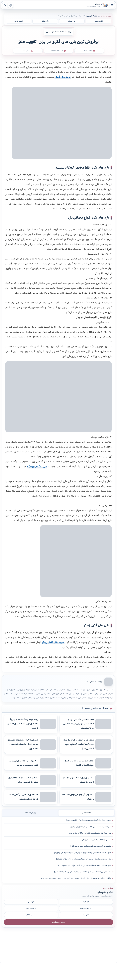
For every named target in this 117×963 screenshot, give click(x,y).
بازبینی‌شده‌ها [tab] (30, 812)
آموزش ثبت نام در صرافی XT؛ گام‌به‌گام (96, 839)
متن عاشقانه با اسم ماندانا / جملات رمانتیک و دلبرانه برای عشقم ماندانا (84, 865)
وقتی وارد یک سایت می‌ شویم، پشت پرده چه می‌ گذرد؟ (90, 846)
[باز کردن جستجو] (4, 5)
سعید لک (90, 681)
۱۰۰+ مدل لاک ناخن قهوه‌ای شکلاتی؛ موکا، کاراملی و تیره (90, 833)
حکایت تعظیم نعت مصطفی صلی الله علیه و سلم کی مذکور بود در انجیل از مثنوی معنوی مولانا (75, 878)
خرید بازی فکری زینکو (53, 642)
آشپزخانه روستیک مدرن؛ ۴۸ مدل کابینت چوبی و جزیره (90, 826)
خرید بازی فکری (63, 77)
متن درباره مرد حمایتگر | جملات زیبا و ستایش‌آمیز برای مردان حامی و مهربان (82, 852)
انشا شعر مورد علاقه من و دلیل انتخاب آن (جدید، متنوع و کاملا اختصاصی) (82, 872)
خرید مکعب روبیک (37, 466)
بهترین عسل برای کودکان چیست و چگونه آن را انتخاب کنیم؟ (88, 820)
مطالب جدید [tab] (86, 812)
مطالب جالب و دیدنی (55, 31)
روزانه (105, 5)
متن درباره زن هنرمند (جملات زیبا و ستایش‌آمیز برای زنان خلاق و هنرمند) (83, 859)
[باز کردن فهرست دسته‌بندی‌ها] (112, 5)
